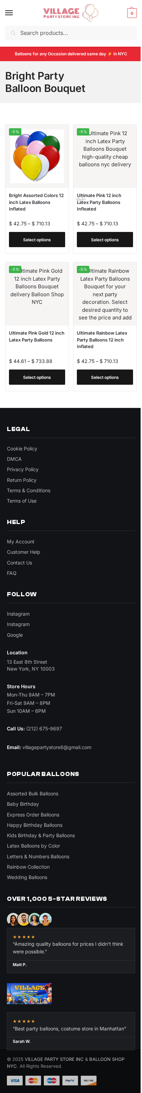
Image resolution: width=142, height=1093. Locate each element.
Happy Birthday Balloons (34, 825)
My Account (20, 541)
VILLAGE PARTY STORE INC (54, 1059)
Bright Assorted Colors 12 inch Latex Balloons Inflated (36, 202)
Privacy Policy (23, 469)
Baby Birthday (23, 804)
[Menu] (15, 13)
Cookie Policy (22, 448)
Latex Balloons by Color (33, 846)
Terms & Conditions (28, 490)
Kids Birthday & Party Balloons (41, 835)
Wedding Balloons (27, 877)
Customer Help (23, 552)
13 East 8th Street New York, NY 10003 (31, 665)
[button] (131, 13)
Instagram (18, 614)
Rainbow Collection (28, 867)
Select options (37, 239)
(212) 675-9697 (44, 728)
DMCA (14, 459)
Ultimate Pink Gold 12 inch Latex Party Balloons (36, 336)
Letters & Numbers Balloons (38, 856)
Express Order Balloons (33, 815)
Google (15, 635)
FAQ (12, 573)
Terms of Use (22, 501)
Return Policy (22, 480)
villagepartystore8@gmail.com (56, 747)
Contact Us (19, 563)
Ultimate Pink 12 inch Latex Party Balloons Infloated (99, 202)
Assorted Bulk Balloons (32, 793)
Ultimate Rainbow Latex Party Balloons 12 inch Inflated (102, 339)
